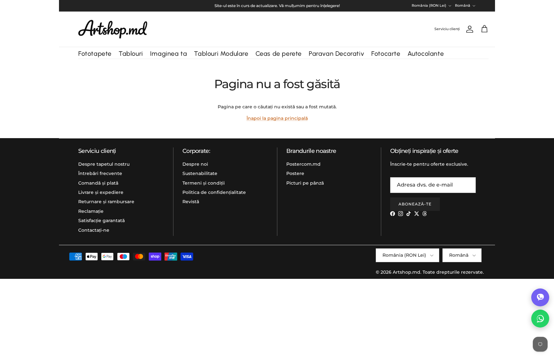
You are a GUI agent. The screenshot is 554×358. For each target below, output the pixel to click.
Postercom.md (303, 164)
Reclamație (91, 211)
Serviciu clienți (447, 29)
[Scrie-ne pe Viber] (540, 297)
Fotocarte (385, 53)
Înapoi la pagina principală (277, 118)
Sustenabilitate (199, 173)
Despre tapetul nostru (104, 164)
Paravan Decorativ (336, 53)
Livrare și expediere (100, 192)
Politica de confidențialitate (214, 192)
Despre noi (195, 164)
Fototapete (95, 53)
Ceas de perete (279, 53)
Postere (295, 173)
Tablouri (131, 53)
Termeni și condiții (203, 183)
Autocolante (425, 53)
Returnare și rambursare (106, 201)
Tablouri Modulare (221, 53)
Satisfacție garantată (101, 220)
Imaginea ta (168, 53)
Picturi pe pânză (305, 183)
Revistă (190, 201)
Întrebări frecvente (100, 173)
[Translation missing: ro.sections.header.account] (468, 29)
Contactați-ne (93, 230)
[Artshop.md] (112, 29)
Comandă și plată (98, 183)
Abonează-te (415, 204)
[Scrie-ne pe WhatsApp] (540, 319)
